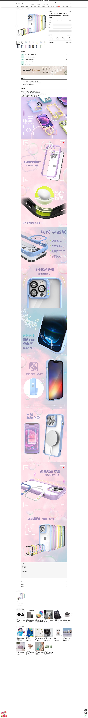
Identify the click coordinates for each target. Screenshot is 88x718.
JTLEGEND (18, 601)
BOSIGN (64, 619)
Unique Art (45, 619)
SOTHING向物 (28, 651)
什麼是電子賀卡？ (69, 42)
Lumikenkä (27, 637)
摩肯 (17, 637)
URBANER (27, 619)
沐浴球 (39, 4)
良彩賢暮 (64, 637)
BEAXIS (55, 637)
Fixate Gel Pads (18, 619)
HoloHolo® (36, 651)
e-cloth (36, 619)
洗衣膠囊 (44, 4)
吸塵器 (37, 4)
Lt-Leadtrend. (56, 619)
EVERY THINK (46, 651)
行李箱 (47, 4)
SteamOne (45, 637)
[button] (18, 43)
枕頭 (41, 4)
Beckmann (18, 651)
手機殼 (32, 4)
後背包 (34, 4)
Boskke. (36, 637)
